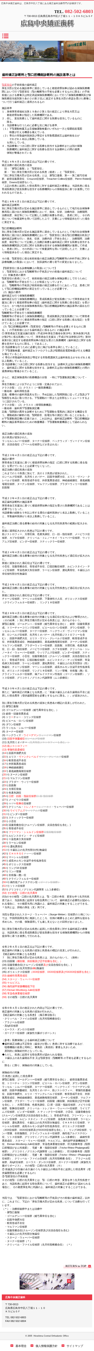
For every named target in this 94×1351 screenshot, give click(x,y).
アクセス (47, 1281)
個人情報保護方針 (46, 1346)
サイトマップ (75, 1346)
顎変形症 (7, 84)
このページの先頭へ (77, 1266)
